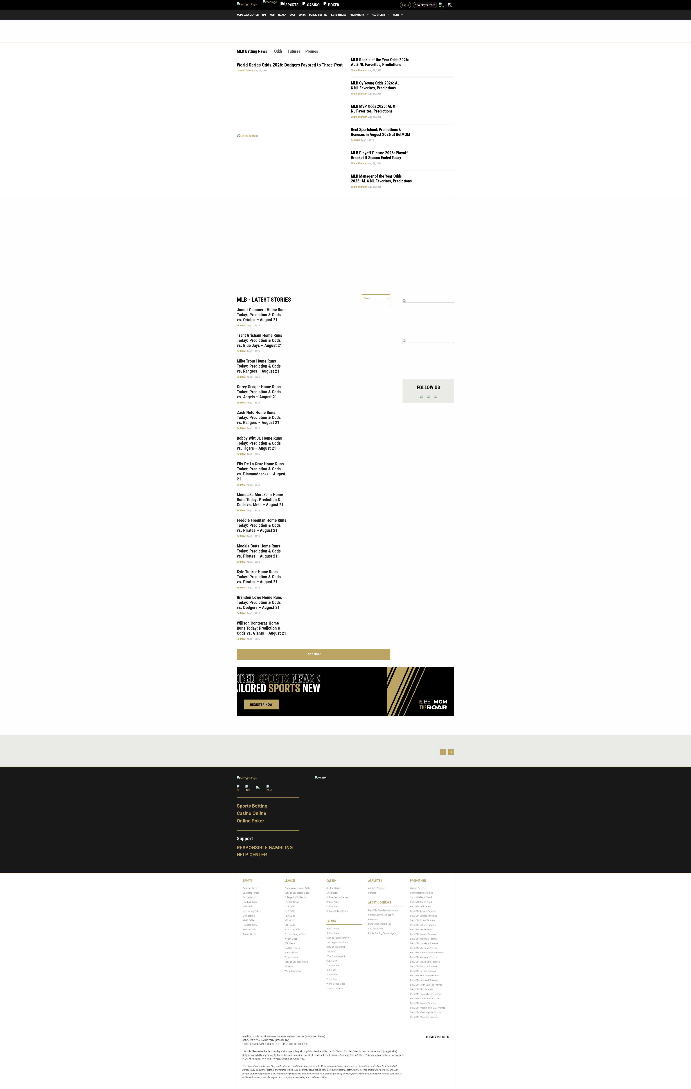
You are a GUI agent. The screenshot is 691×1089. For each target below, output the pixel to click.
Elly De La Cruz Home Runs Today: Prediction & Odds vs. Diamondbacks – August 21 (261, 471)
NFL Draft (331, 951)
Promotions (357, 14)
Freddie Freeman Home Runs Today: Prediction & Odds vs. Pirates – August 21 (261, 525)
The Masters (332, 965)
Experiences (338, 14)
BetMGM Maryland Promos (423, 948)
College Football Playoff (338, 937)
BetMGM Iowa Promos (421, 929)
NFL (264, 14)
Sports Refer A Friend (421, 897)
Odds (278, 51)
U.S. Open (331, 970)
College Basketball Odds (296, 892)
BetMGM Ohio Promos (421, 989)
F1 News (288, 966)
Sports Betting (252, 806)
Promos (311, 51)
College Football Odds (295, 897)
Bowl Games (332, 928)
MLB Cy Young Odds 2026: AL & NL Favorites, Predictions (375, 85)
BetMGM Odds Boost (421, 906)
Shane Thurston (245, 70)
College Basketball (335, 947)
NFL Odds (289, 920)
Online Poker (250, 821)
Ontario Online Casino (337, 911)
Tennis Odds (249, 934)
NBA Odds (289, 915)
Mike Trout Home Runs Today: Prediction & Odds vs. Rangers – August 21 (259, 366)
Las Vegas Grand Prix (337, 942)
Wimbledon (332, 974)
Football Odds (250, 902)
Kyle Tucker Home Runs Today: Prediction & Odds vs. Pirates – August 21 (259, 576)
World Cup (331, 979)
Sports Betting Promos (421, 892)
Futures (294, 51)
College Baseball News (296, 961)
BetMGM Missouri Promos (423, 966)
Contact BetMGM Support (381, 914)
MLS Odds (289, 911)
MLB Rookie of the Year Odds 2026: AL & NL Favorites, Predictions (380, 62)
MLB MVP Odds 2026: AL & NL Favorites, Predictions (373, 109)
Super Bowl (332, 960)
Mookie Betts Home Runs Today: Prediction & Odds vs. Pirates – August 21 (259, 551)
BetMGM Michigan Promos (423, 957)
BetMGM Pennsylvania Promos (426, 994)
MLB (272, 14)
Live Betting (249, 915)
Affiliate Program (376, 888)
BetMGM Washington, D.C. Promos (427, 1008)
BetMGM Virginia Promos (423, 1003)
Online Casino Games (337, 897)
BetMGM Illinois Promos (422, 920)
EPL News (289, 943)
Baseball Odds (250, 888)
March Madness (334, 988)
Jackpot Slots (333, 888)
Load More (313, 654)
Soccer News (291, 952)
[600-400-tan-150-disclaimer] (428, 356)
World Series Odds (335, 983)
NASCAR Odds (250, 925)
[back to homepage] (270, 5)
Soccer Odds (249, 929)
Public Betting (318, 14)
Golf (292, 14)
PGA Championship (336, 956)
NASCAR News (292, 948)
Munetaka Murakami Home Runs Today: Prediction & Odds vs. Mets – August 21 (260, 499)
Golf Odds (248, 906)
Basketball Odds (251, 892)
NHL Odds (289, 925)
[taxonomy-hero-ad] (290, 163)
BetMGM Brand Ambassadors (383, 910)
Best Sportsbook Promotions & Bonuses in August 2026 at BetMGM (380, 132)
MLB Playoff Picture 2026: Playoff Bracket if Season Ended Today (379, 155)
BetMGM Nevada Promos (423, 971)
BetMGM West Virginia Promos (426, 1012)
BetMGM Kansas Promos (423, 934)
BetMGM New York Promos (424, 980)
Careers (372, 892)
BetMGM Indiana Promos (423, 925)
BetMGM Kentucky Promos (424, 938)
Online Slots (332, 906)
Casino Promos (418, 888)
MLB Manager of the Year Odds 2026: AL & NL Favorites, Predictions (381, 179)
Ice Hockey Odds (251, 911)
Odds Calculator (248, 14)
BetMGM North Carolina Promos (426, 984)
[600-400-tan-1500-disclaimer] (428, 316)
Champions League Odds (297, 888)
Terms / (431, 1037)
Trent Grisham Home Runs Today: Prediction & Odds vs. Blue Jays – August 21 (259, 340)
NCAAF (282, 14)
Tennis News (291, 957)
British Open (332, 933)
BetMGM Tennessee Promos (424, 998)
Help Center (252, 854)
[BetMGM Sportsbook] (250, 5)
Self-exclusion (375, 928)
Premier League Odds (295, 934)
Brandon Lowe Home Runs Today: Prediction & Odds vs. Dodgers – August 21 (259, 602)
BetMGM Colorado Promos (423, 915)
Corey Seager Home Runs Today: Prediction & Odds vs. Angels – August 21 (259, 391)
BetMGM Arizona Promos (423, 911)
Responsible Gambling (265, 847)
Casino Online (251, 813)
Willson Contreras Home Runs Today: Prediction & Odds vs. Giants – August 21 (261, 628)
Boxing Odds (249, 897)
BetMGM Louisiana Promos (424, 943)
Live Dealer (332, 892)
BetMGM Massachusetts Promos (427, 952)
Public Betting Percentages (382, 933)
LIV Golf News (291, 902)
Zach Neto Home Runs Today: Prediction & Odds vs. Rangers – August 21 (259, 417)
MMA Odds (248, 920)
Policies (443, 1037)
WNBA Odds (290, 938)
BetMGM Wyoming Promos (424, 1017)
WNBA (302, 14)
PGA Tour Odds (292, 929)
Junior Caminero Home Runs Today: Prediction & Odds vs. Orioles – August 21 (261, 314)
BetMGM (355, 140)
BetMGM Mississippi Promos (425, 961)
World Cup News (292, 971)
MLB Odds (289, 906)
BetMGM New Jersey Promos (425, 975)
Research (373, 919)
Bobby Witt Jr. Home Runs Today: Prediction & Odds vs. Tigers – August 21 (259, 443)
